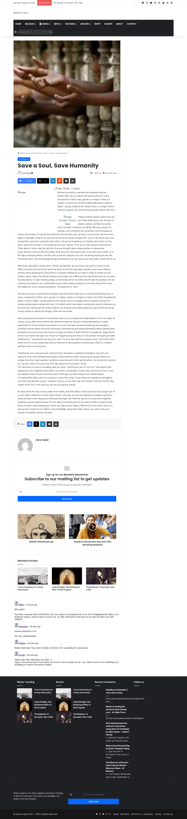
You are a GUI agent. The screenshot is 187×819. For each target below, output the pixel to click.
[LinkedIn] (53, 181)
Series (45, 24)
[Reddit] (59, 181)
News (57, 24)
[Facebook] (29, 424)
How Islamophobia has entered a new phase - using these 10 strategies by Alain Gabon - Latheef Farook (117, 729)
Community (37, 153)
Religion (29, 24)
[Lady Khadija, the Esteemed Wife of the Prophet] (67, 575)
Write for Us (136, 814)
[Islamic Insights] (20, 12)
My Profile (125, 814)
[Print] (72, 181)
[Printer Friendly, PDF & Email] (67, 189)
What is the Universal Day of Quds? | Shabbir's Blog (118, 747)
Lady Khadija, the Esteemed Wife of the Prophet (66, 588)
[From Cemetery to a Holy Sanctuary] (33, 575)
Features (70, 24)
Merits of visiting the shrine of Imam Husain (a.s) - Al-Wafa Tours (116, 709)
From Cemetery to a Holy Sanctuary (30, 588)
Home (18, 24)
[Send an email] (32, 173)
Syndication (148, 814)
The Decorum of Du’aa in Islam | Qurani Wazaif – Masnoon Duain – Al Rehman (117, 766)
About (119, 24)
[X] (36, 424)
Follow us (139, 682)
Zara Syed (27, 173)
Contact (131, 24)
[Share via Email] (66, 181)
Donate (108, 24)
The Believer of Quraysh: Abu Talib (100, 588)
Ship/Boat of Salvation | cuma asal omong (117, 691)
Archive (84, 24)
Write (97, 24)
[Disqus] (66, 634)
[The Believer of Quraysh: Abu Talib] (101, 575)
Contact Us (168, 814)
